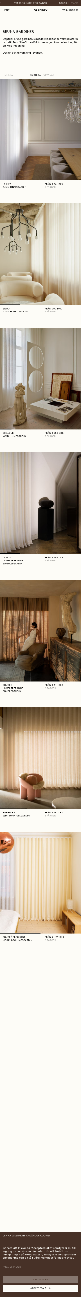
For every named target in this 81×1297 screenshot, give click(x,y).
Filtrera (8, 75)
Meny (6, 10)
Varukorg (70, 10)
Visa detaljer (12, 1267)
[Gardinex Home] (40, 10)
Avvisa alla (40, 1279)
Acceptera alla (40, 1288)
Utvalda (48, 75)
